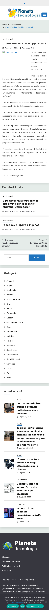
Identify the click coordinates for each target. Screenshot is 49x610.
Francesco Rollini (29, 48)
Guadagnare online (15, 322)
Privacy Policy (28, 579)
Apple (9, 285)
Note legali (6, 570)
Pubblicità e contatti (11, 566)
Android (10, 281)
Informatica (12, 331)
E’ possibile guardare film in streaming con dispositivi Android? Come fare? (20, 204)
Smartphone (12, 354)
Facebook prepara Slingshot (21, 225)
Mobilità (10, 336)
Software (11, 364)
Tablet (9, 368)
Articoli (10, 294)
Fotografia (11, 313)
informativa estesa (15, 602)
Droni (9, 304)
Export (10, 308)
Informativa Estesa (34, 606)
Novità (10, 340)
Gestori (10, 317)
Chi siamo (6, 557)
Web (9, 377)
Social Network (13, 359)
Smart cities (12, 350)
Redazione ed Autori (11, 561)
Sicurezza (11, 345)
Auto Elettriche (13, 299)
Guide (9, 327)
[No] (46, 602)
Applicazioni (8, 39)
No (22, 606)
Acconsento (13, 606)
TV (8, 373)
